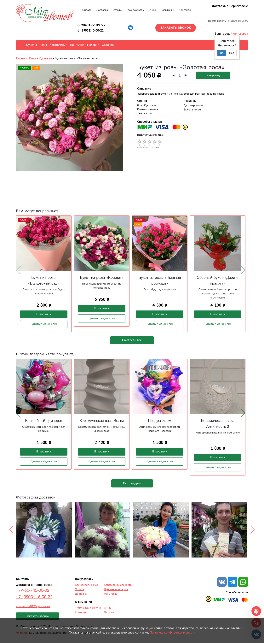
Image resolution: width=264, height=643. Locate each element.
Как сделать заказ (86, 585)
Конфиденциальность (118, 585)
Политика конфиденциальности (172, 632)
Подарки (93, 45)
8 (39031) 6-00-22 (90, 30)
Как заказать (136, 10)
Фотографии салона (88, 608)
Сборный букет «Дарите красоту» (217, 280)
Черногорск (239, 34)
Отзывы (118, 10)
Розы (43, 45)
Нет (231, 53)
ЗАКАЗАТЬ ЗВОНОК (175, 28)
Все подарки (132, 483)
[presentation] (18, 269)
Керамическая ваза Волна (101, 421)
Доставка (102, 10)
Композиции (58, 45)
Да (221, 53)
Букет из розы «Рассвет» (101, 277)
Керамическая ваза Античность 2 (217, 423)
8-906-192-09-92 (91, 25)
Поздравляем (159, 421)
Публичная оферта (116, 589)
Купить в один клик (44, 324)
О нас (152, 10)
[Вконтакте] (130, 28)
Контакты (185, 10)
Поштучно (77, 45)
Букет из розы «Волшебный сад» (43, 280)
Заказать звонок (37, 616)
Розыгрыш (167, 10)
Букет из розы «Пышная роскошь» (160, 280)
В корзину (213, 75)
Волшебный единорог (43, 421)
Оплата (86, 10)
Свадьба (108, 45)
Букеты (31, 45)
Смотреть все (132, 340)
